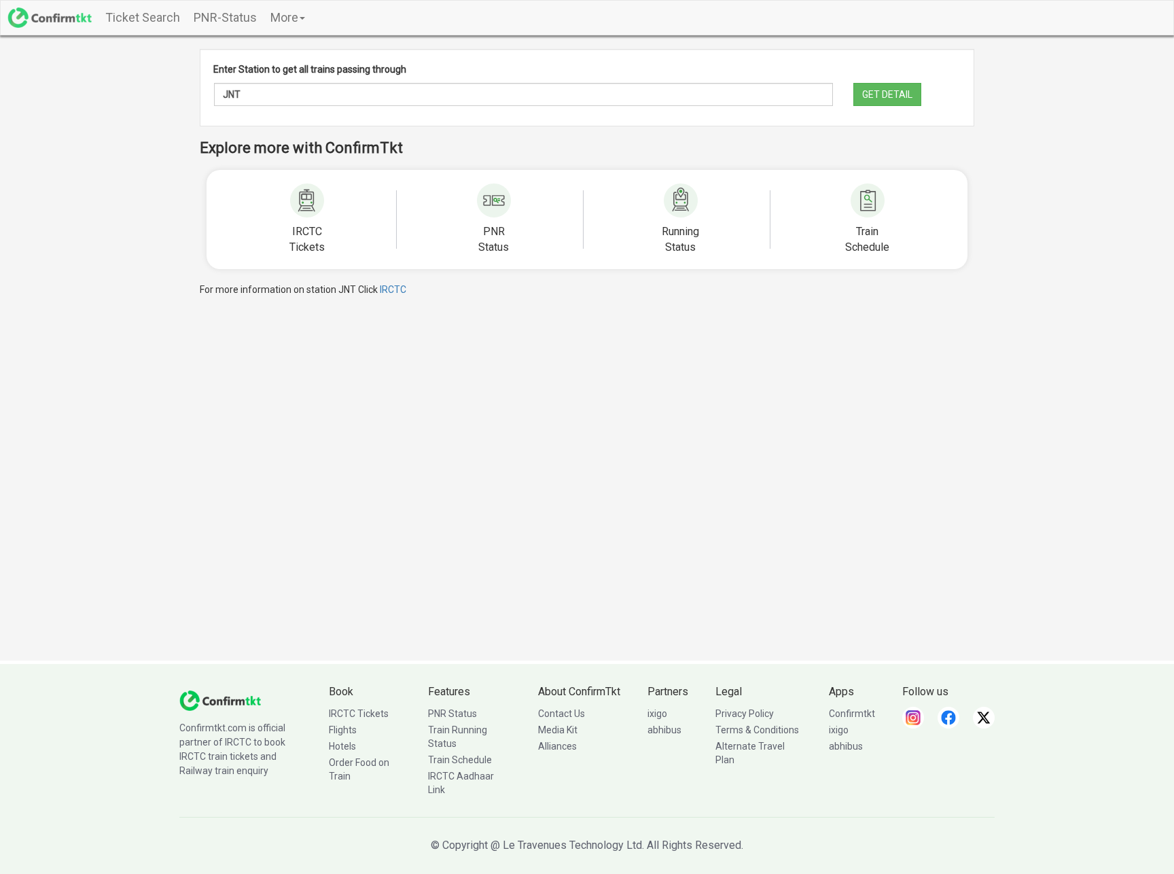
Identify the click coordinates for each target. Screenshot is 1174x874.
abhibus (664, 729)
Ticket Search (142, 17)
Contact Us (561, 713)
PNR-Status (225, 17)
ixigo (657, 713)
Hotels (342, 746)
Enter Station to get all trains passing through (309, 69)
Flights (343, 729)
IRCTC (393, 289)
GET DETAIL (887, 94)
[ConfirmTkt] (220, 700)
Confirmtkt (852, 713)
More (284, 17)
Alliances (557, 746)
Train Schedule (460, 759)
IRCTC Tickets (359, 713)
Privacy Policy (744, 713)
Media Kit (557, 729)
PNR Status (452, 713)
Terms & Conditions (757, 729)
